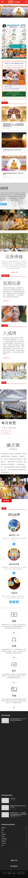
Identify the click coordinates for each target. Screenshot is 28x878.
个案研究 (9, 873)
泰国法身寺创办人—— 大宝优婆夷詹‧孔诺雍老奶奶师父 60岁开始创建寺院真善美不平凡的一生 (13, 125)
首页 (3, 872)
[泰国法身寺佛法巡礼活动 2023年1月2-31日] (14, 163)
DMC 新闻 (4, 102)
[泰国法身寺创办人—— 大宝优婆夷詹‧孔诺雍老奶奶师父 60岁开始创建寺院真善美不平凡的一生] (14, 114)
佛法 (3, 383)
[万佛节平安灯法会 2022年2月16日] (14, 140)
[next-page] (5, 181)
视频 (21, 872)
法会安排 (19, 873)
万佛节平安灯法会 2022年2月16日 (12, 150)
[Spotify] (10, 602)
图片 (5, 873)
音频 (24, 872)
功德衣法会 (12, 798)
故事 (3, 508)
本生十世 (14, 873)
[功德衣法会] (5, 800)
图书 (17, 872)
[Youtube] (14, 573)
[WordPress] (14, 602)
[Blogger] (14, 544)
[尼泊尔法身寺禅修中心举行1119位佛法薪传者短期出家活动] (5, 720)
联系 (23, 873)
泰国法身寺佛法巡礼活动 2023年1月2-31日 (13, 173)
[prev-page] (2, 181)
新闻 (6, 872)
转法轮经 (10, 872)
